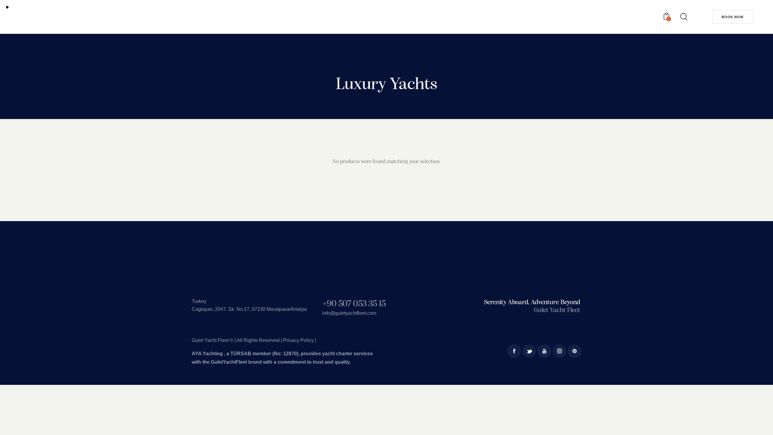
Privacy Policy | (299, 340)
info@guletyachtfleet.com (349, 313)
